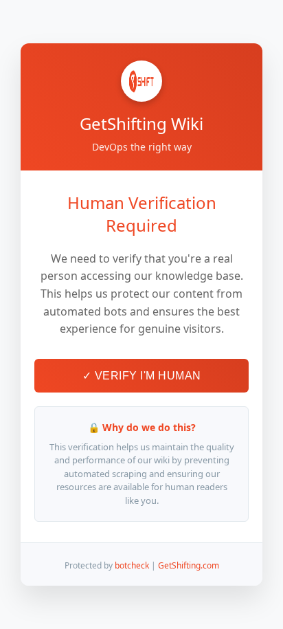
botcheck (132, 565)
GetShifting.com (188, 565)
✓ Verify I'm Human (141, 376)
